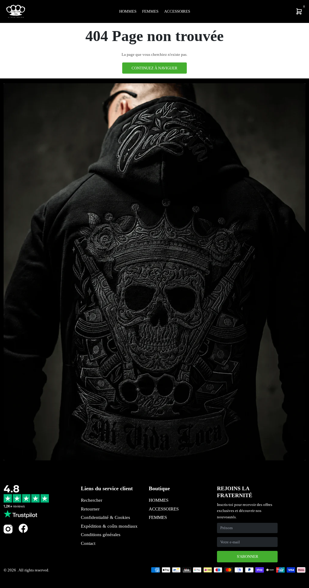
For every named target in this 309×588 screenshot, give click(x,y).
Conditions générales (100, 534)
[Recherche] (259, 11)
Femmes (150, 11)
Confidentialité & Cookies (105, 517)
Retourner (90, 509)
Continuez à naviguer (154, 68)
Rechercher (91, 500)
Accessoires (177, 11)
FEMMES (158, 517)
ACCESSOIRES (164, 509)
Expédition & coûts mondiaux (109, 526)
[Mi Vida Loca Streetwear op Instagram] (8, 532)
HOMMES (158, 500)
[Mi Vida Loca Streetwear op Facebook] (23, 528)
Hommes (127, 11)
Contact (88, 543)
